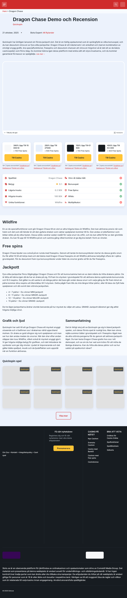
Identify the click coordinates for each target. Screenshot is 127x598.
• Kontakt (13, 452)
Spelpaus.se (6, 168)
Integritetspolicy (25, 452)
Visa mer (63, 416)
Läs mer (39, 54)
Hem (4, 11)
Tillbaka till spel (11, 133)
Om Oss (5, 452)
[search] (116, 4)
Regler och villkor (18, 168)
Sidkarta (110, 450)
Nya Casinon (93, 438)
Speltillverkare (112, 446)
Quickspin (17, 24)
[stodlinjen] (21, 522)
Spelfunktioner (113, 442)
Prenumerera (63, 448)
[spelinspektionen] (6, 468)
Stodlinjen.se (24, 165)
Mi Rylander (42, 32)
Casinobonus (93, 462)
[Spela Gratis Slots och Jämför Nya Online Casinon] (27, 4)
